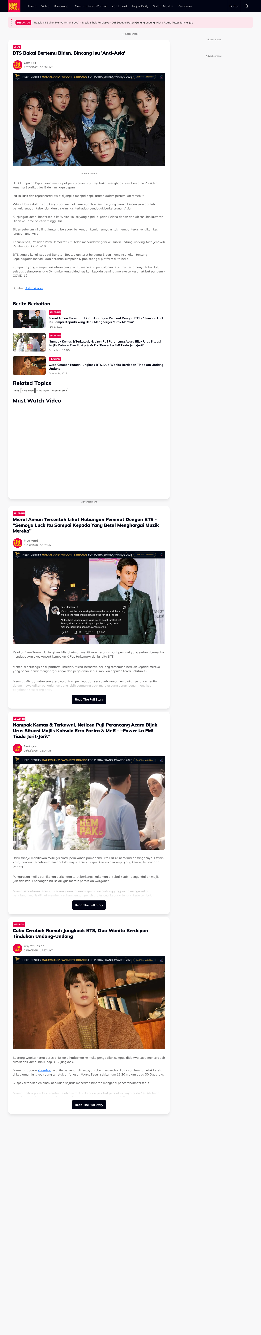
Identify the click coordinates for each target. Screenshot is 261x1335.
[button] (11, 19)
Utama (31, 6)
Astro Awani (34, 288)
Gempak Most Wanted (91, 6)
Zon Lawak (120, 6)
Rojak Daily (140, 6)
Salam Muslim (163, 6)
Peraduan (185, 6)
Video (45, 6)
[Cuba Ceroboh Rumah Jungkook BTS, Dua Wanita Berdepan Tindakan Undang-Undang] (29, 365)
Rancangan (62, 6)
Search (246, 6)
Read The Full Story (89, 699)
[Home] (14, 6)
